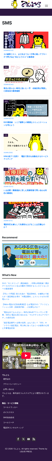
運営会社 (6, 379)
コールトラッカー (10, 407)
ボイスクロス (8, 412)
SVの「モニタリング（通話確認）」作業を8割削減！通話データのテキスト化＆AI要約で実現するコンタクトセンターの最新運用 (25, 286)
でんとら (16, 449)
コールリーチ (8, 422)
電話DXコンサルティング (13, 427)
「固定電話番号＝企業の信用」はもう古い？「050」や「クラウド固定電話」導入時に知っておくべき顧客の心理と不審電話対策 (25, 325)
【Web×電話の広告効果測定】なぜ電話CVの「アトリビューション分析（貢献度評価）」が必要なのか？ (25, 305)
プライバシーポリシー (12, 384)
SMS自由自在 (8, 417)
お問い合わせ (8, 389)
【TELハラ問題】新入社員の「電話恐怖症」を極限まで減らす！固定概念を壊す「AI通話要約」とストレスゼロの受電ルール (25, 296)
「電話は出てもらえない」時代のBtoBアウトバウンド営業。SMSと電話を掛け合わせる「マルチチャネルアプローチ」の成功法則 (25, 315)
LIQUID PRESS (26, 451)
